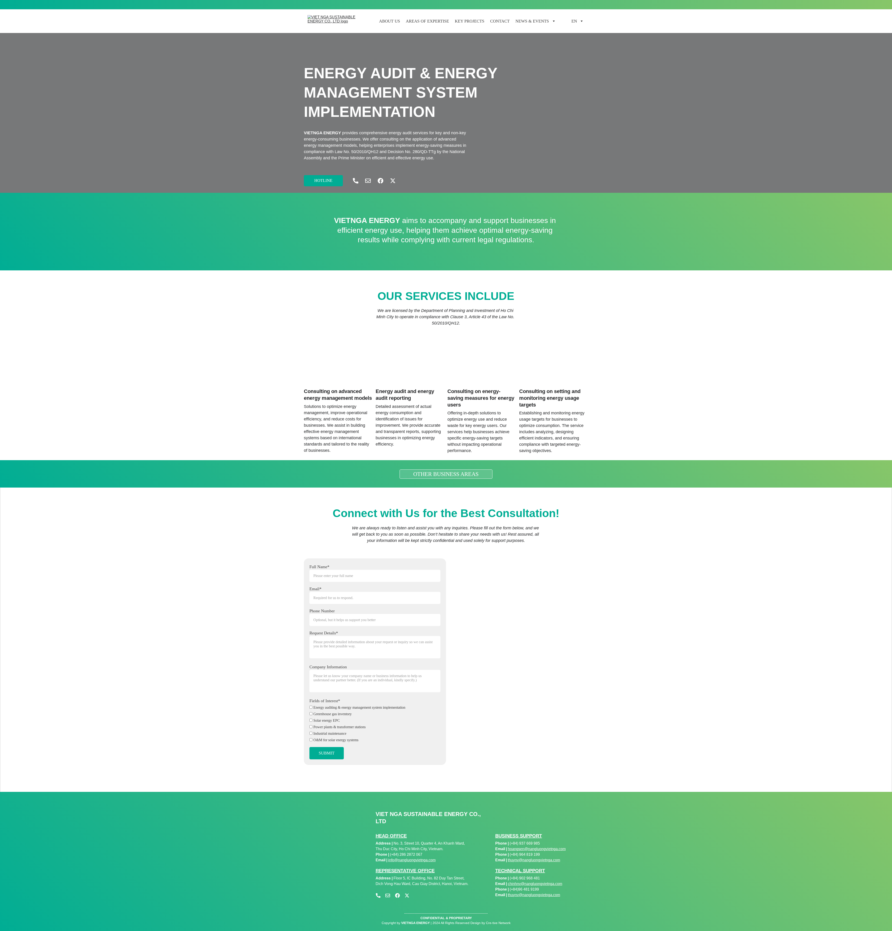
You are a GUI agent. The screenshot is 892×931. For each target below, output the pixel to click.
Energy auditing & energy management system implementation (358, 707)
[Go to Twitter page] (393, 181)
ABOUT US (389, 21)
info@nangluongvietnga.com (412, 860)
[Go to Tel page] (358, 181)
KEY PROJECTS (469, 21)
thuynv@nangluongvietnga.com (534, 860)
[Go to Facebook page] (383, 181)
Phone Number (322, 611)
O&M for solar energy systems (335, 740)
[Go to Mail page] (370, 181)
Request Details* (323, 633)
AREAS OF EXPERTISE (427, 21)
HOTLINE (323, 180)
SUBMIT (326, 753)
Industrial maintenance (329, 733)
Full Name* (319, 566)
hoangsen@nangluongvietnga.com (537, 849)
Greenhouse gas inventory (332, 714)
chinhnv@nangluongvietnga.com (535, 884)
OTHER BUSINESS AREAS (446, 474)
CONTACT (500, 21)
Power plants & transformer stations (339, 727)
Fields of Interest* (324, 700)
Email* (315, 589)
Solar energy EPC (326, 720)
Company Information (328, 667)
